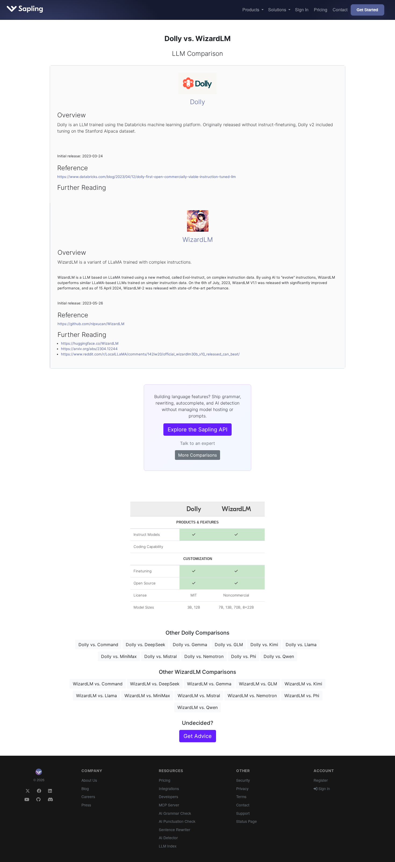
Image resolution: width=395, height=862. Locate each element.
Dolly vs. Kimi (264, 644)
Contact (340, 9)
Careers (88, 796)
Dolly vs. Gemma (190, 644)
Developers (168, 796)
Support (243, 813)
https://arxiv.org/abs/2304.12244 (89, 349)
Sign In (301, 9)
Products (251, 9)
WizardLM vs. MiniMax (147, 695)
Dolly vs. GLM (229, 644)
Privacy (242, 788)
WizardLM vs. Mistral (199, 695)
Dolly (197, 102)
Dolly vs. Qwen (279, 656)
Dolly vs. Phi (243, 656)
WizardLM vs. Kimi (303, 683)
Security (243, 780)
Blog (85, 788)
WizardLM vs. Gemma (209, 683)
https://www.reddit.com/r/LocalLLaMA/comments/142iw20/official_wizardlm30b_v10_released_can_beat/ (150, 354)
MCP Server (169, 805)
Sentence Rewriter (174, 829)
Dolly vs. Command (98, 644)
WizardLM (197, 239)
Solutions (277, 9)
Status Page (246, 821)
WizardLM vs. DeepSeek (154, 683)
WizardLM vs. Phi (301, 695)
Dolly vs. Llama (301, 644)
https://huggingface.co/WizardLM (90, 343)
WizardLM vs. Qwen (197, 707)
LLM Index (168, 846)
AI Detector (168, 837)
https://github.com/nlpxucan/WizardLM (91, 324)
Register (321, 780)
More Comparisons (197, 455)
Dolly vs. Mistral (160, 656)
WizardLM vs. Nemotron (252, 695)
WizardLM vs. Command (98, 683)
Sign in (323, 788)
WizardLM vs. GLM (258, 683)
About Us (89, 780)
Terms (241, 796)
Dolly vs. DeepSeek (145, 644)
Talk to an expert (197, 443)
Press (86, 805)
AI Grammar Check (175, 813)
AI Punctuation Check (177, 821)
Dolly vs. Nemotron (204, 656)
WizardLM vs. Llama (96, 695)
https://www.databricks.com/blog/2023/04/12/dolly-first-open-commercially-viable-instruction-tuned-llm (146, 176)
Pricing (320, 9)
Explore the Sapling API (197, 429)
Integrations (169, 788)
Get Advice (198, 736)
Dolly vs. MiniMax (119, 656)
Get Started (367, 10)
